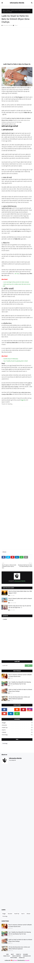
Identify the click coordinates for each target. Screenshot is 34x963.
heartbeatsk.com (27, 956)
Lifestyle (8, 10)
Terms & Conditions (16, 956)
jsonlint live (22, 957)
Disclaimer (25, 954)
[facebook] (4, 709)
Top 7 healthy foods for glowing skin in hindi (16, 361)
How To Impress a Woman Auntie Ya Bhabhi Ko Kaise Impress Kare (20, 675)
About (12, 954)
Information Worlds (17, 3)
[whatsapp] (17, 713)
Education (17, 725)
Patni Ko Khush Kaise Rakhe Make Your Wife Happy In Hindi (20, 592)
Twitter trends (13, 957)
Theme (15, 960)
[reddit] (17, 709)
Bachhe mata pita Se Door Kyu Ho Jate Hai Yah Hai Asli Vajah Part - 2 (19, 606)
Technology (17, 734)
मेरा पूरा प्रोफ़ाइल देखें (12, 760)
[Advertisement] (17, 44)
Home (7, 954)
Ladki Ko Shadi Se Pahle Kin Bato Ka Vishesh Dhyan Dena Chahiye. (20, 690)
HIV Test (17, 273)
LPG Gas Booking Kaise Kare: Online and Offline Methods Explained (19, 698)
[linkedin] (10, 713)
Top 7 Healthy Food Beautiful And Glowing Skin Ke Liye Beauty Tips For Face (19, 683)
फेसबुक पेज (22, 400)
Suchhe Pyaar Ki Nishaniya (11, 358)
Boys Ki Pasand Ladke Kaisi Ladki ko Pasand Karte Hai (20, 599)
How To (17, 730)
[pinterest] (23, 709)
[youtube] (4, 713)
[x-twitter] (10, 709)
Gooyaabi (27, 960)
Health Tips (17, 727)
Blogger (17, 722)
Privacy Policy (6, 956)
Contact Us (18, 954)
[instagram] (29, 709)
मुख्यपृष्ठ (4, 10)
